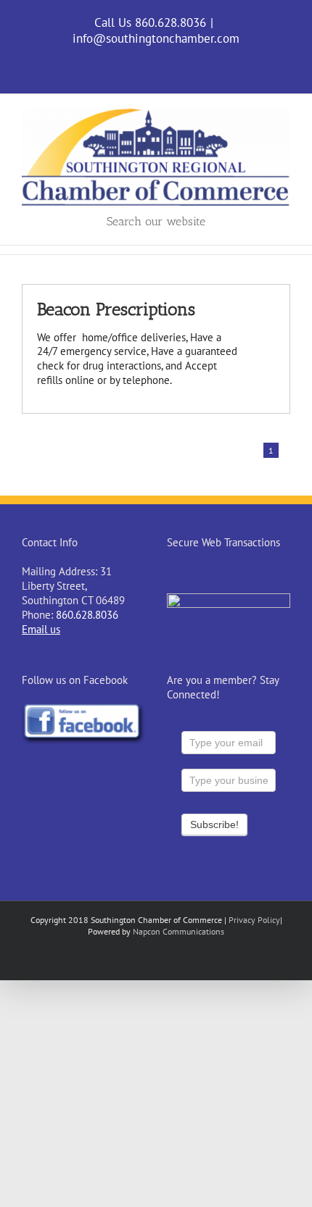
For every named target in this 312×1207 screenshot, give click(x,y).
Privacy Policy (254, 919)
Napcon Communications (178, 931)
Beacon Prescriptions (116, 309)
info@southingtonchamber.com (156, 38)
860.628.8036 (87, 615)
